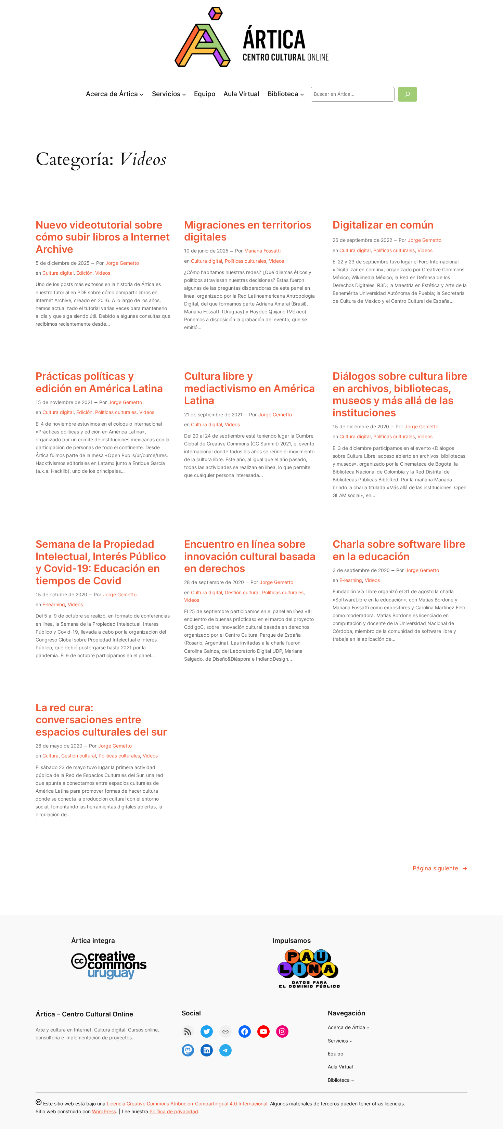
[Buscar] (407, 94)
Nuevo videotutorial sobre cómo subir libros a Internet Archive (103, 237)
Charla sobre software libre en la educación (399, 550)
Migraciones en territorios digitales (247, 231)
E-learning (53, 604)
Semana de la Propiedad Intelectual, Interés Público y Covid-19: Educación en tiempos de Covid (101, 562)
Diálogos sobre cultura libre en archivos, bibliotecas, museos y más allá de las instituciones (400, 394)
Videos (102, 273)
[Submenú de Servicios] (184, 94)
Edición (84, 273)
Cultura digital (58, 273)
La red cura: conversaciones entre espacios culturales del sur (101, 720)
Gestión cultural (242, 592)
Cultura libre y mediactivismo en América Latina (249, 388)
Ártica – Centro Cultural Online (84, 1014)
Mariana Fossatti (262, 251)
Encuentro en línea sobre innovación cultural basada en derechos (249, 556)
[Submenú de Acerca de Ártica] (142, 94)
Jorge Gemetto (122, 263)
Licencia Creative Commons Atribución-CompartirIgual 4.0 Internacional (187, 1103)
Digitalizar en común (383, 225)
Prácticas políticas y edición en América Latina (99, 382)
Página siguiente (440, 868)
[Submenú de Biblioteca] (302, 94)
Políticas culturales (245, 261)
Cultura (50, 755)
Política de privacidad (174, 1111)
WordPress (104, 1111)
